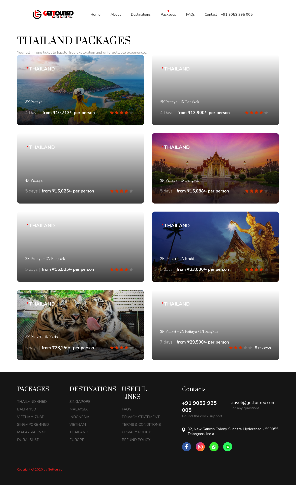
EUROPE (76, 440)
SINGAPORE (79, 402)
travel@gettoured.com (253, 403)
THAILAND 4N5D (32, 402)
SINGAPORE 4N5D (33, 425)
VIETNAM (77, 425)
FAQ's (126, 409)
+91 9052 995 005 (199, 407)
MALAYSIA (78, 409)
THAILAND (78, 432)
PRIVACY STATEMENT (141, 417)
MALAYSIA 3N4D (31, 432)
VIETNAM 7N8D (31, 417)
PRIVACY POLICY (136, 432)
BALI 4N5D (26, 409)
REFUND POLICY (136, 440)
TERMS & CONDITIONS (141, 425)
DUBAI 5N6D (28, 440)
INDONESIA (79, 417)
